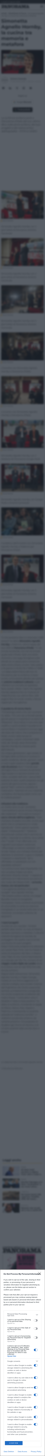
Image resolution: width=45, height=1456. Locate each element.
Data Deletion (9, 1451)
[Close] (40, 1274)
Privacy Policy (36, 1451)
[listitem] (22, 1314)
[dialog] (22, 1363)
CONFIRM (13, 1443)
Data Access (22, 1451)
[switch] (36, 1320)
